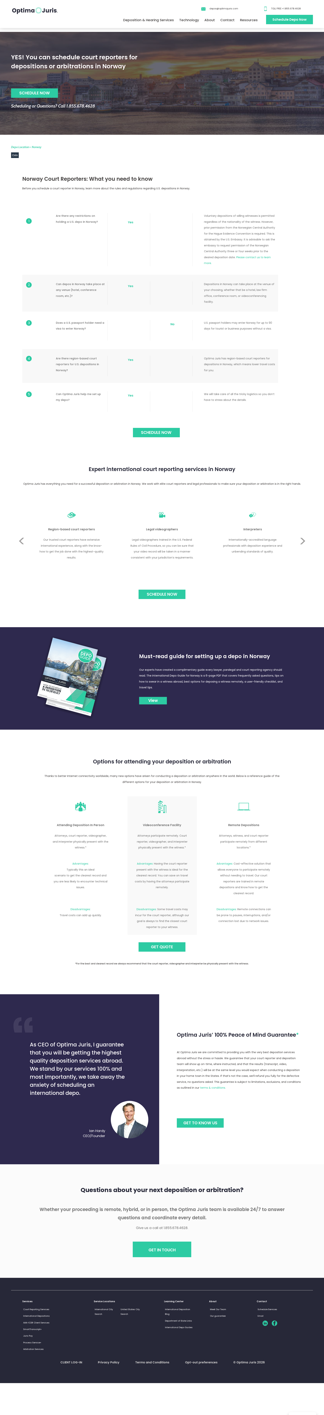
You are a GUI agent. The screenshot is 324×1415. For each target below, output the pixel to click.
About (209, 20)
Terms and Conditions (152, 1362)
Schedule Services (267, 1309)
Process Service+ (32, 1342)
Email (260, 1315)
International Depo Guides (179, 1327)
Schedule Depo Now (289, 19)
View (153, 700)
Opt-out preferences (201, 1362)
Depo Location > (21, 147)
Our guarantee (218, 1315)
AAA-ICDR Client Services (36, 1322)
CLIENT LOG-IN (71, 1362)
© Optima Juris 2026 (249, 1362)
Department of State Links (178, 1320)
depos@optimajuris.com (223, 8)
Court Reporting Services (36, 1309)
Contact (227, 20)
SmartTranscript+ (32, 1329)
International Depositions (36, 1315)
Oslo (15, 155)
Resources (249, 20)
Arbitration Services (33, 1349)
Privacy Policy (108, 1362)
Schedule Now (162, 594)
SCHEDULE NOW (34, 93)
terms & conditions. (213, 1088)
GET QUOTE (162, 947)
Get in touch (162, 1250)
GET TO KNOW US (200, 1123)
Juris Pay (28, 1335)
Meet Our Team (218, 1309)
